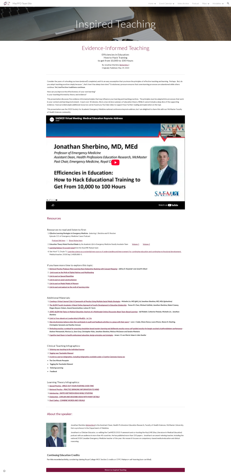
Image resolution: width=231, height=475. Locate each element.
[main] (115, 24)
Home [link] (151, 3)
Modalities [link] (217, 3)
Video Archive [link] (183, 3)
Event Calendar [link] (165, 3)
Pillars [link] (204, 3)
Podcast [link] (195, 3)
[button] (228, 3)
